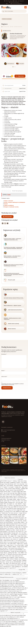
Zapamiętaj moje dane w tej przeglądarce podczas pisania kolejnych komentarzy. (12, 384)
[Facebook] (7, 3)
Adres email (4, 376)
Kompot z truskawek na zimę (11, 207)
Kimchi (6, 204)
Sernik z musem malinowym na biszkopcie (14, 202)
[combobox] (14, 11)
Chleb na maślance (9, 205)
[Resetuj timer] (12, 76)
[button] (25, 7)
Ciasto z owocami (8, 200)
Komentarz (4, 354)
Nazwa (3, 370)
